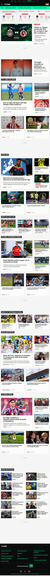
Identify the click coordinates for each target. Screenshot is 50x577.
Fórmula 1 (37, 349)
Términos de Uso (5, 553)
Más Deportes (6, 364)
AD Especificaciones (22, 550)
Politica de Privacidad (6, 550)
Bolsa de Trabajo (5, 561)
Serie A (28, 294)
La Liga (36, 427)
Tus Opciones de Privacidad (40, 560)
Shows (15, 1)
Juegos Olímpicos (6, 389)
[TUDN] (7, 4)
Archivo (35, 557)
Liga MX (5, 111)
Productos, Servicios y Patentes (41, 555)
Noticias (19, 1)
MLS (19, 327)
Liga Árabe (4, 327)
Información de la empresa (7, 556)
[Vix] (47, 4)
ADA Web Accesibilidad (6, 558)
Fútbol (36, 112)
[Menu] (2, 4)
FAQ (18, 556)
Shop (37, 1)
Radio (34, 1)
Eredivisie (37, 253)
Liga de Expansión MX (39, 232)
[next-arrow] (48, 17)
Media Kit (19, 553)
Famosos (24, 1)
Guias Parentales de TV (22, 558)
